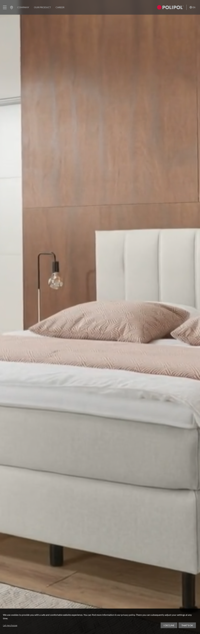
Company (23, 7)
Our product (42, 7)
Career (60, 7)
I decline (169, 625)
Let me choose (10, 625)
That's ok (187, 625)
